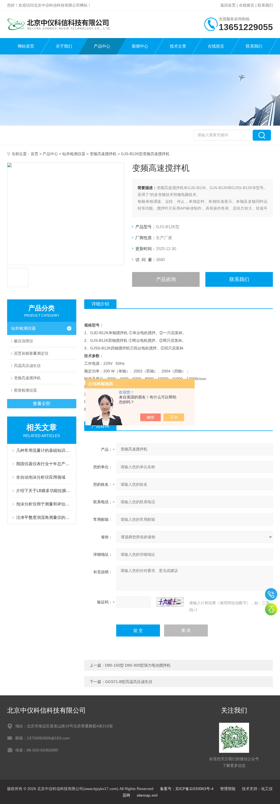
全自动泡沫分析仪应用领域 (40, 477)
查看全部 (41, 403)
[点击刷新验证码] (170, 602)
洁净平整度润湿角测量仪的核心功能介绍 (44, 517)
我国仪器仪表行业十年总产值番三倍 (44, 463)
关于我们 (64, 46)
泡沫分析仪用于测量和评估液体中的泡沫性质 (44, 504)
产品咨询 (166, 279)
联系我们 (265, 5)
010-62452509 (271, 594)
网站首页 (26, 46)
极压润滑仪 (23, 341)
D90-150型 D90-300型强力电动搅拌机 (138, 665)
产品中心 (102, 46)
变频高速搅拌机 (103, 154)
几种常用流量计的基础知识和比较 (44, 450)
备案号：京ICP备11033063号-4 (187, 788)
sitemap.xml (147, 795)
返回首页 (228, 5)
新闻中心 (140, 46)
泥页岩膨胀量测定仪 (31, 353)
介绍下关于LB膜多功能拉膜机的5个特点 (44, 490)
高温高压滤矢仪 (27, 365)
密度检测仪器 (25, 390)
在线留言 (246, 5)
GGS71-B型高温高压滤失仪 (128, 681)
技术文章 (178, 46)
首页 (34, 154)
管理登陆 (227, 788)
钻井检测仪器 (73, 154)
